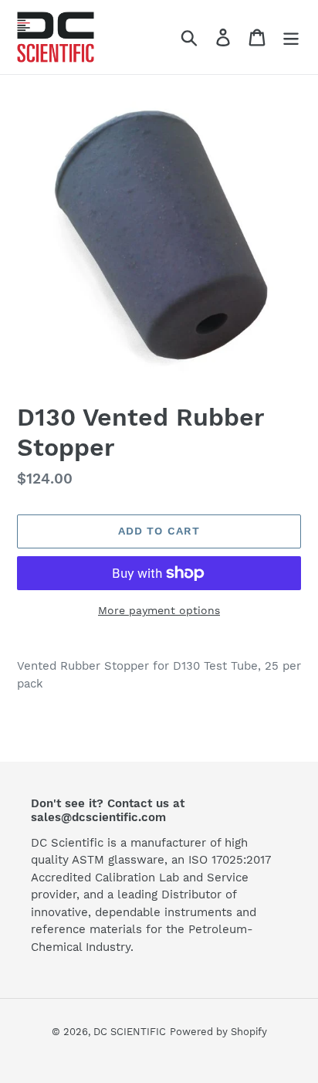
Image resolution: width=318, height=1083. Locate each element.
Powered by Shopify (218, 1031)
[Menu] (291, 37)
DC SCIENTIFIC (129, 1031)
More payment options (159, 610)
